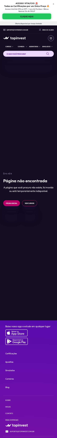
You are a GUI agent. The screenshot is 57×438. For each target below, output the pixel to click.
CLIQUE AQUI (26, 16)
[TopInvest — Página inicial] (14, 38)
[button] (51, 38)
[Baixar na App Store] (28, 332)
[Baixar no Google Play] (28, 341)
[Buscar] (48, 54)
